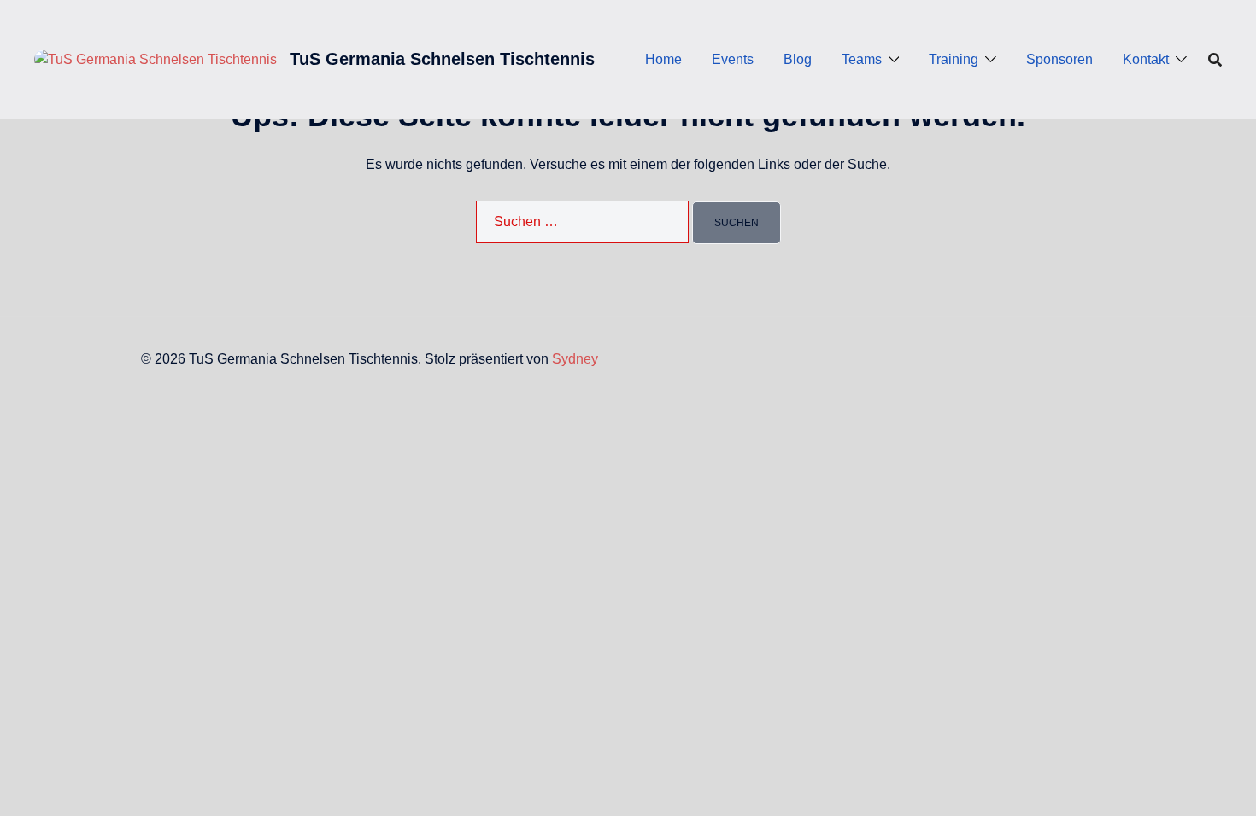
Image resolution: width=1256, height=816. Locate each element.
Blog (798, 59)
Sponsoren (1059, 59)
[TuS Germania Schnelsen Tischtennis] (155, 59)
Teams (862, 59)
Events (733, 59)
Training (953, 59)
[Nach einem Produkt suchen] (1215, 60)
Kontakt (1146, 59)
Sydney (575, 359)
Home (663, 59)
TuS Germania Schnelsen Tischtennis (442, 59)
